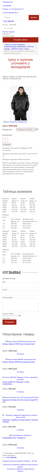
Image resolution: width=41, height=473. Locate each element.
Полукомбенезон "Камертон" (14, 438)
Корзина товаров (9, 32)
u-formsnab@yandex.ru (11, 12)
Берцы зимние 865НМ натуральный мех (19, 362)
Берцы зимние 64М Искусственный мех (19, 344)
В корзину (20, 354)
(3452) (8, 21)
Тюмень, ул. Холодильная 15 (13, 9)
